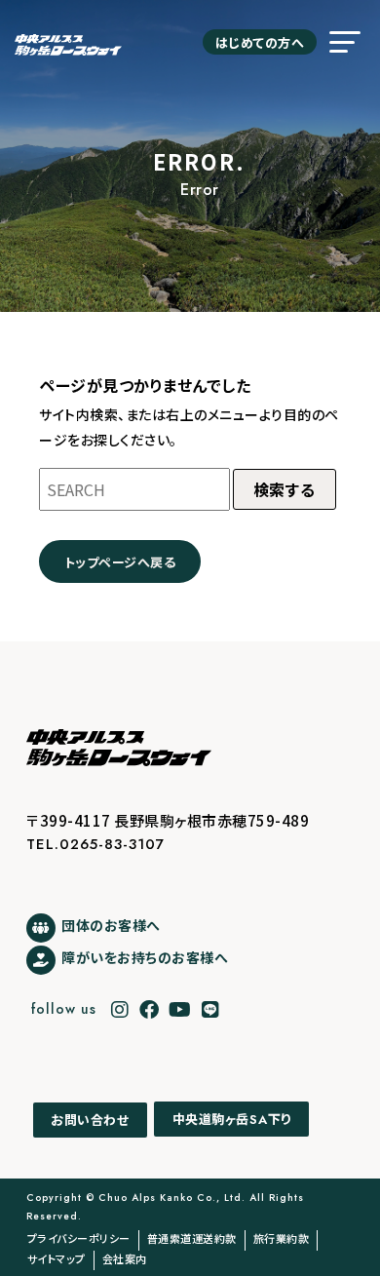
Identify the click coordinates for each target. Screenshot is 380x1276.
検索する (284, 489)
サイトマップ (56, 1258)
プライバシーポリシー (79, 1238)
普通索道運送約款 (192, 1238)
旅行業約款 (281, 1238)
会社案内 (124, 1258)
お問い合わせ (90, 1119)
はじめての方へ (260, 42)
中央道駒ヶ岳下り (231, 1120)
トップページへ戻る (120, 562)
